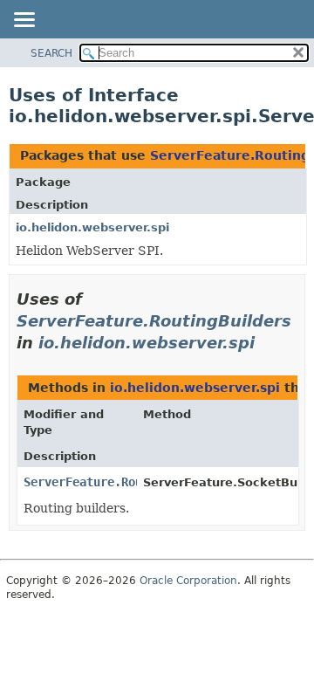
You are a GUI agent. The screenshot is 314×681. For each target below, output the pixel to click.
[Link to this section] (267, 343)
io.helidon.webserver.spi (92, 227)
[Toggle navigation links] (23, 21)
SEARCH (51, 53)
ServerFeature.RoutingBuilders (154, 321)
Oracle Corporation (188, 580)
